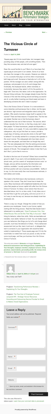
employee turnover (34, 248)
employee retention (21, 248)
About (14, 25)
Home (6, 25)
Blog (20, 25)
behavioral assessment (12, 245)
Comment (12, 327)
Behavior (23, 243)
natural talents (16, 250)
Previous (8, 32)
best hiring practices (27, 245)
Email (11, 368)
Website (11, 380)
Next (44, 32)
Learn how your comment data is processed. (29, 401)
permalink (33, 252)
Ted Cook (17, 252)
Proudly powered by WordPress (25, 409)
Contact (28, 25)
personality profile (27, 250)
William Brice (11, 274)
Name (11, 357)
